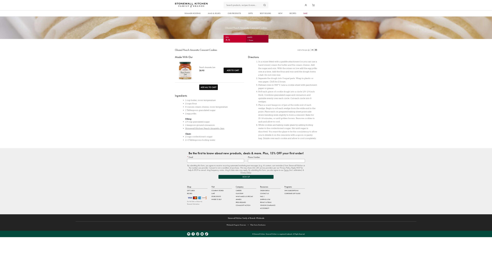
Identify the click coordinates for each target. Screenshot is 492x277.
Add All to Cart (208, 87)
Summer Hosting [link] (192, 13)
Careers (239, 191)
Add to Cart (233, 70)
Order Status (264, 191)
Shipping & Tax (265, 199)
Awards (238, 199)
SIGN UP (246, 176)
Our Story (239, 193)
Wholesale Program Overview (236, 225)
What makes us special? (244, 196)
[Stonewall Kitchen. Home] (191, 5)
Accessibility (264, 208)
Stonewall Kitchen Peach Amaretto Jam (204, 128)
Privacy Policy (245, 172)
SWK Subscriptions (291, 191)
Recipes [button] (293, 13)
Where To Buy (216, 199)
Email (190, 157)
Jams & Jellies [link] (214, 13)
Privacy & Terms (265, 202)
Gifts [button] (250, 13)
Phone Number (254, 157)
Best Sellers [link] (265, 13)
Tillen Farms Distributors (258, 225)
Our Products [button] (234, 13)
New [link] (280, 13)
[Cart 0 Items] (314, 5)
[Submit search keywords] (264, 5)
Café (213, 193)
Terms (286, 170)
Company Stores (217, 191)
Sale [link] (305, 13)
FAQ (261, 196)
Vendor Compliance (267, 205)
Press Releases (241, 202)
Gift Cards (191, 191)
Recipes (189, 193)
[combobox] (246, 5)
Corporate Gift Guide (292, 193)
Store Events (216, 196)
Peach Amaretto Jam (207, 67)
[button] (306, 5)
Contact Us (264, 193)
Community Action (243, 205)
